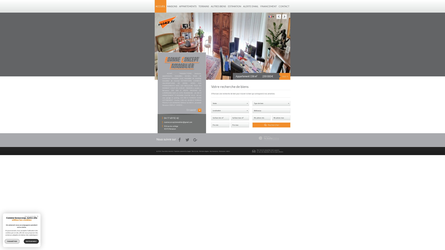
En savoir (191, 109)
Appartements (188, 6)
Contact (284, 6)
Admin (228, 151)
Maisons (172, 6)
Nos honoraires (214, 151)
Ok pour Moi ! (31, 241)
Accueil (160, 6)
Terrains (204, 6)
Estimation (234, 6)
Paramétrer (12, 241)
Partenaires (222, 151)
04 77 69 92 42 (171, 118)
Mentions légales (204, 151)
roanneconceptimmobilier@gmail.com (178, 122)
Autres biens (218, 6)
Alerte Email (250, 6)
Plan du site (195, 151)
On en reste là (30, 216)
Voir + (285, 76)
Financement (268, 6)
